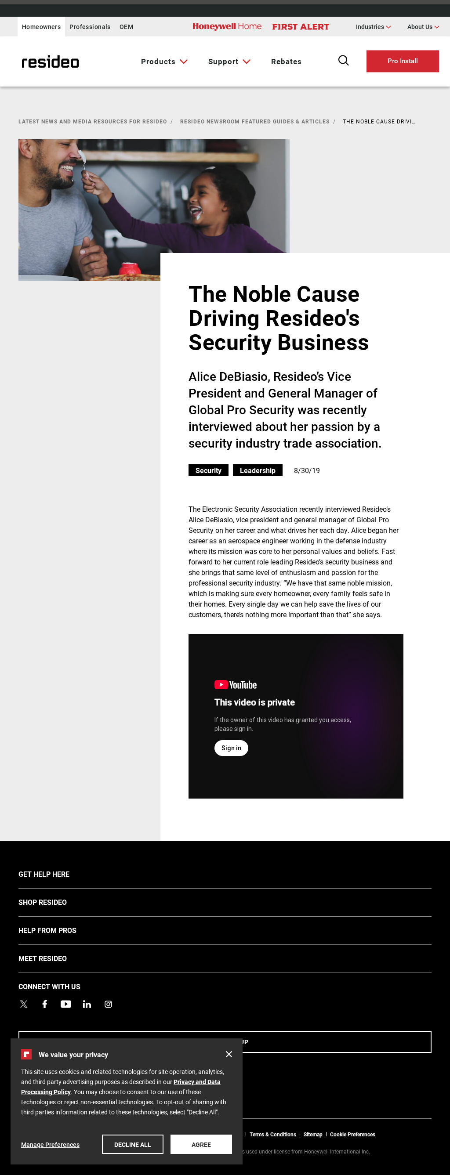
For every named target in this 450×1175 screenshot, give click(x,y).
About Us (423, 26)
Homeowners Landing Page (28, 62)
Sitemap (313, 1134)
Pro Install (403, 60)
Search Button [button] (343, 60)
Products (158, 61)
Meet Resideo (55, 958)
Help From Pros (60, 930)
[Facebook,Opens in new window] (45, 1004)
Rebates (286, 61)
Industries (373, 26)
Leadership (258, 470)
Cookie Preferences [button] (352, 1134)
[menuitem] (162, 61)
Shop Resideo (55, 902)
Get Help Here (57, 874)
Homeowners (41, 26)
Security (208, 470)
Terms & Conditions (273, 1134)
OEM (126, 26)
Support (223, 61)
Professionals (90, 26)
